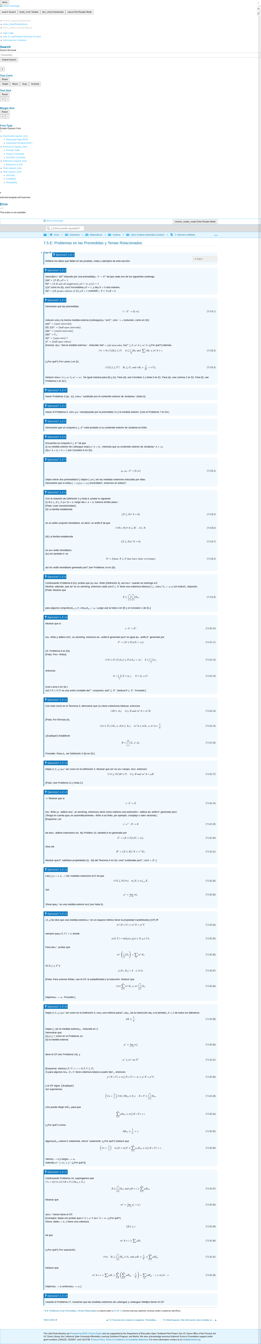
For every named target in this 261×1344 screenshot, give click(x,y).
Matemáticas (96, 235)
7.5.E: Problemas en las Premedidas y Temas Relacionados (70, 1311)
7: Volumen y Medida (184, 235)
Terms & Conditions (115, 1339)
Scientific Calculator (15, 157)
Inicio (57, 235)
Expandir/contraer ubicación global (215, 234)
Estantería (74, 235)
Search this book (8, 50)
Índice (200, 259)
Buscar (48, 228)
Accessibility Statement (137, 1339)
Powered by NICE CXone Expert (86, 1333)
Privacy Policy (98, 1339)
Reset (5, 79)
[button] (11, 179)
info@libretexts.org (191, 1339)
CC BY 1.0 (118, 1311)
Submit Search (9, 60)
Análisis (116, 235)
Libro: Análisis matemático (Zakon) (147, 235)
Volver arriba (49, 1320)
